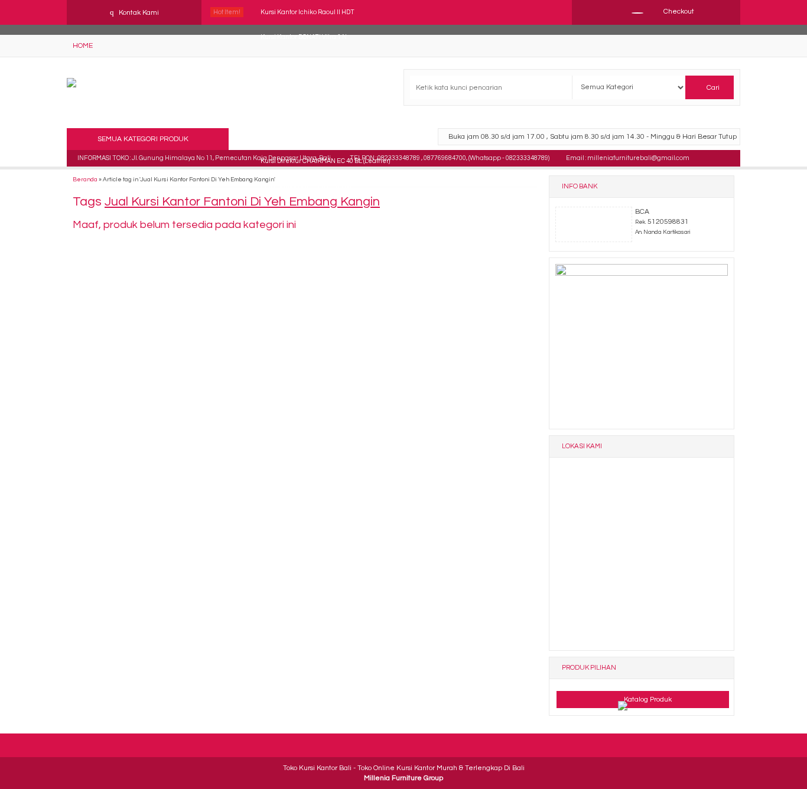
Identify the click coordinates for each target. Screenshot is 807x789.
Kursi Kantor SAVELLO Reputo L (307, 185)
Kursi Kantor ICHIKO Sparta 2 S (305, 136)
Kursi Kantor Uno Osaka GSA (302, 61)
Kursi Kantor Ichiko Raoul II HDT (307, 12)
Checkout (678, 11)
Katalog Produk (647, 699)
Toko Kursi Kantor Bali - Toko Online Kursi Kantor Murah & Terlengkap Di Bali (404, 768)
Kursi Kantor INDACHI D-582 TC (306, 111)
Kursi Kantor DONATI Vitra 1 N (304, 37)
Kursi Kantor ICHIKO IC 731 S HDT (309, 86)
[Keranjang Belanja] (632, 11)
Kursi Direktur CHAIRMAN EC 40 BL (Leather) (325, 161)
